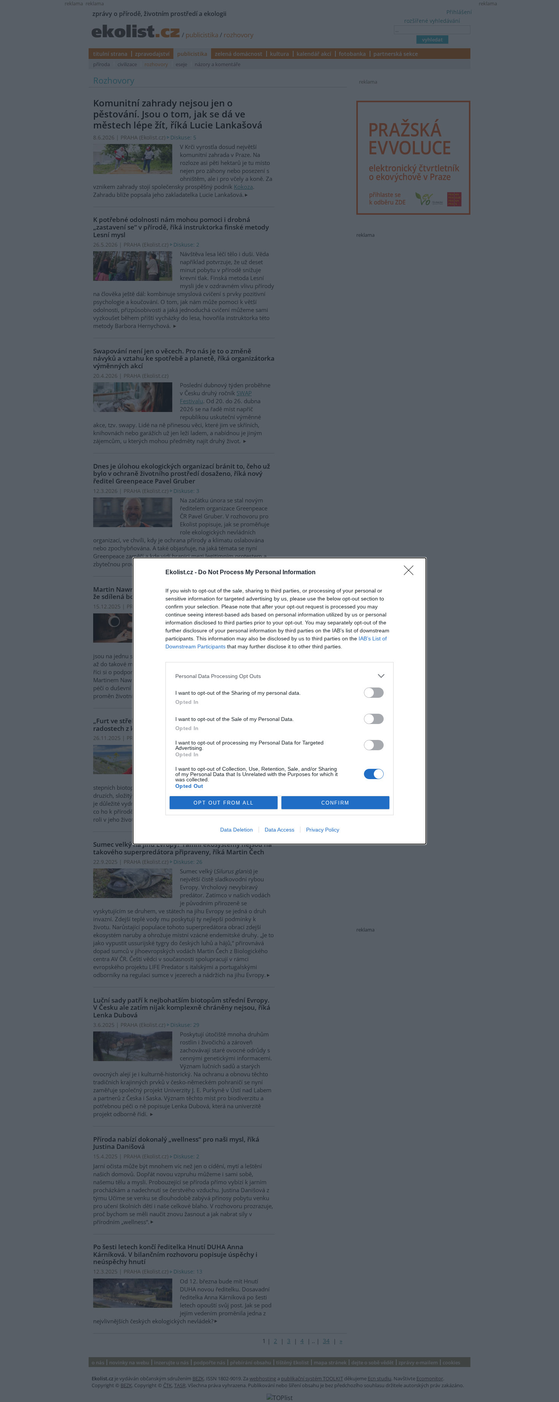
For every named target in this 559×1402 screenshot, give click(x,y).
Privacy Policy (322, 830)
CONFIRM (335, 803)
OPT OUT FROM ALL (224, 803)
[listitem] (279, 676)
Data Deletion (236, 830)
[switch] (374, 693)
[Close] (411, 573)
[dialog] (279, 701)
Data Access (279, 830)
